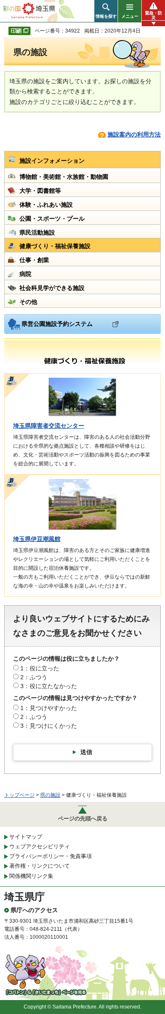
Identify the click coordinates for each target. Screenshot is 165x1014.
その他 (28, 301)
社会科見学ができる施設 (52, 287)
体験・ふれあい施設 (46, 204)
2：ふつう (33, 677)
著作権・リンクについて (39, 866)
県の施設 (50, 795)
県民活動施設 (37, 232)
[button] (106, 11)
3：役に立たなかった (48, 686)
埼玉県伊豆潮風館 (36, 539)
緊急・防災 (153, 15)
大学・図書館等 (40, 190)
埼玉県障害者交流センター (48, 425)
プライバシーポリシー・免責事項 (50, 856)
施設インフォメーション (52, 160)
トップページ (19, 795)
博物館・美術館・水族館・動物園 (63, 176)
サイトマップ (25, 837)
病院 (25, 274)
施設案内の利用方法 (134, 134)
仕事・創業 (34, 260)
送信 (86, 752)
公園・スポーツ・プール (52, 218)
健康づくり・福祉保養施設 (55, 246)
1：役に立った (39, 668)
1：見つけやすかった (48, 708)
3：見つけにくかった (48, 725)
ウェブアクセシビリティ (39, 846)
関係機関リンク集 (31, 876)
